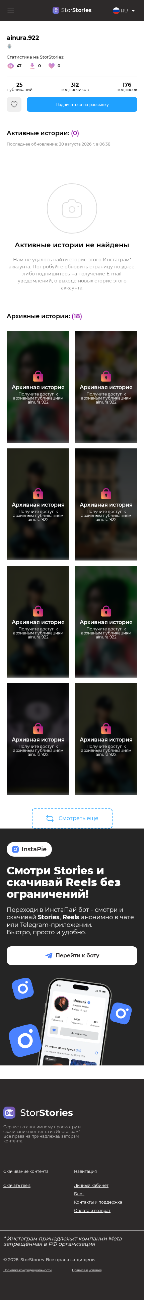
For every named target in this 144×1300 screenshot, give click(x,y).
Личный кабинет (91, 1185)
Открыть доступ (38, 416)
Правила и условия (86, 1270)
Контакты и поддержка (98, 1202)
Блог (79, 1193)
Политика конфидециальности (27, 1270)
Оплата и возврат (92, 1210)
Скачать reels (16, 1185)
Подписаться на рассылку (82, 104)
